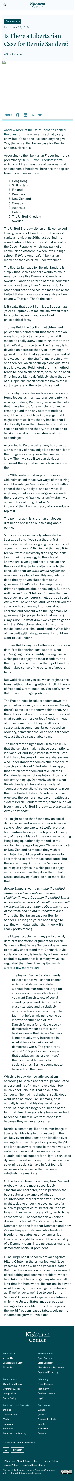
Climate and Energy (13, 1384)
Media (6, 1419)
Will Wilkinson (13, 54)
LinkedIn (17, 1449)
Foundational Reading (14, 1433)
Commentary (10, 1414)
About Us (8, 1358)
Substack (8, 1428)
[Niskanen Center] (37, 5)
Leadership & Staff (12, 1362)
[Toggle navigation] (70, 5)
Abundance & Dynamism (51, 1367)
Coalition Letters (46, 1393)
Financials (8, 1367)
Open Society (45, 1358)
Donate (41, 1424)
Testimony (43, 1388)
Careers (42, 1414)
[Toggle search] (5, 5)
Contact (42, 1433)
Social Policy (9, 1398)
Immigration (9, 1393)
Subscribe (43, 1428)
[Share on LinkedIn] (25, 115)
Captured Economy (48, 1372)
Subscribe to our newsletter (20, 1442)
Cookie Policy (51, 1461)
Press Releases (45, 1384)
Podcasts (8, 1424)
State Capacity (45, 1362)
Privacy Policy (10, 1465)
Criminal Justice (11, 1388)
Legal (40, 1398)
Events (41, 1409)
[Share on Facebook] (18, 115)
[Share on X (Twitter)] (32, 115)
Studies (7, 1409)
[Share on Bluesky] (40, 115)
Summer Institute (47, 1419)
